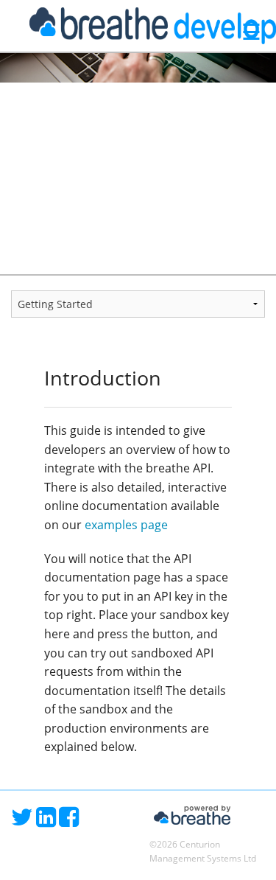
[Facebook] (69, 821)
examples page (126, 525)
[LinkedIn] (47, 821)
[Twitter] (23, 821)
